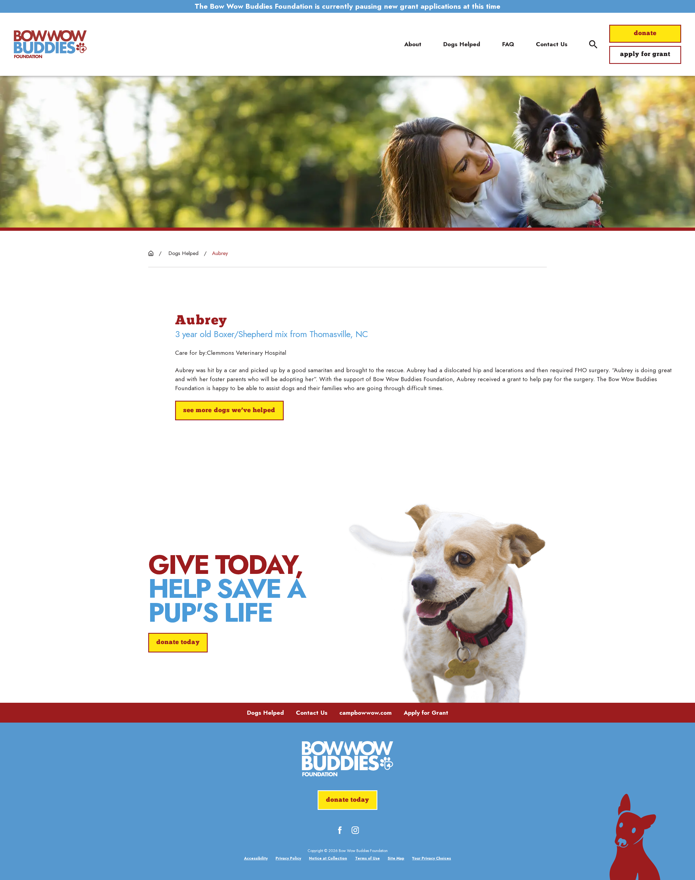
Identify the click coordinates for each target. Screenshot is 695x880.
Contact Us (311, 712)
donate (645, 33)
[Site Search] (593, 44)
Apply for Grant (426, 712)
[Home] (50, 44)
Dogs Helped (265, 712)
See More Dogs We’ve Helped (229, 411)
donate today (178, 642)
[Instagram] (355, 830)
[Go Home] (151, 253)
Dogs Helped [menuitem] (461, 44)
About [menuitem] (412, 44)
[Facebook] (339, 830)
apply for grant (645, 54)
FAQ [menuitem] (508, 44)
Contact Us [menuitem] (551, 44)
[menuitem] (256, 858)
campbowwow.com (365, 712)
